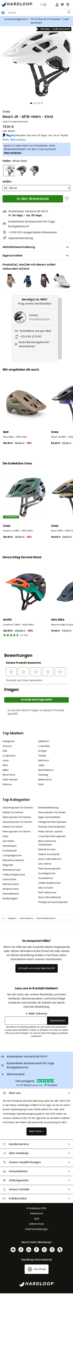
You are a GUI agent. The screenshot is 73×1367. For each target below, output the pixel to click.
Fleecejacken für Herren (17, 831)
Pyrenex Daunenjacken (51, 827)
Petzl (40, 784)
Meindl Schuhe (47, 849)
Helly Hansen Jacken (50, 831)
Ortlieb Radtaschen (49, 883)
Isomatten (8, 841)
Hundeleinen (45, 878)
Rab (5, 751)
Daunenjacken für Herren (17, 822)
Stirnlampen (10, 846)
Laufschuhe (9, 879)
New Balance (46, 770)
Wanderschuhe (12, 870)
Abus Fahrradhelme (49, 897)
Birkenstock (45, 780)
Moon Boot (9, 775)
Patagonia (8, 741)
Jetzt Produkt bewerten (15, 122)
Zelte (5, 836)
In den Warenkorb (33, 199)
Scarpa (42, 751)
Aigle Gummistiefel (49, 817)
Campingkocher (12, 855)
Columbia (44, 746)
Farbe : (15, 161)
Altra (5, 765)
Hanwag (43, 775)
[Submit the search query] (69, 13)
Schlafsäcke (10, 851)
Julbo (41, 765)
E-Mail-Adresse (36, 1013)
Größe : (7, 181)
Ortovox (7, 746)
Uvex (6, 111)
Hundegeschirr (47, 873)
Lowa (5, 760)
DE (41, 4)
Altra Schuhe (45, 888)
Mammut (43, 760)
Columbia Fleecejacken (52, 836)
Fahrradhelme (11, 894)
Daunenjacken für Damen (18, 808)
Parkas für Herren (13, 827)
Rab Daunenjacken (49, 869)
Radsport (12, 918)
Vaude (42, 756)
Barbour (7, 784)
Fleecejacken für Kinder (52, 812)
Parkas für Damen (13, 812)
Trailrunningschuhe (14, 875)
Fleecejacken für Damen (17, 817)
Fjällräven (43, 741)
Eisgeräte (8, 865)
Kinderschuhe (11, 889)
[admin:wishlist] (67, 198)
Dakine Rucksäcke (49, 854)
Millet (5, 770)
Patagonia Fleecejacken (52, 822)
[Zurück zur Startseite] (5, 918)
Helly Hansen (10, 780)
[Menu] (3, 12)
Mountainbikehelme (46, 918)
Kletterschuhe (11, 884)
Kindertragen (10, 898)
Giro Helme (44, 864)
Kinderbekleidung (48, 808)
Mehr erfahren (12, 153)
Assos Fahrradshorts (50, 859)
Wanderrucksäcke (13, 860)
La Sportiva (9, 756)
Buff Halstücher (47, 892)
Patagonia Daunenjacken (53, 902)
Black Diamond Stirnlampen (47, 843)
